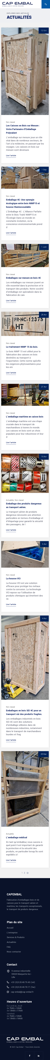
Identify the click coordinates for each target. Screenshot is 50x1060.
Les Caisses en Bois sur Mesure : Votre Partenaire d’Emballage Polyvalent (23, 129)
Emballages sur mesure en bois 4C (23, 277)
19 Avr (44, 456)
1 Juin (44, 247)
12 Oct (44, 30)
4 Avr (44, 618)
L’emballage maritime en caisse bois (24, 416)
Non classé (10, 122)
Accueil (10, 927)
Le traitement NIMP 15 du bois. (22, 346)
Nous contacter (14, 951)
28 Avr (44, 314)
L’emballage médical (16, 837)
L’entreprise (12, 932)
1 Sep (44, 169)
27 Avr (44, 386)
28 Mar (44, 754)
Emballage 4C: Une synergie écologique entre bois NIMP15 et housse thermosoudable (23, 203)
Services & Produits (16, 937)
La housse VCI (13, 578)
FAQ (8, 946)
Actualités (10, 500)
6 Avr (44, 544)
